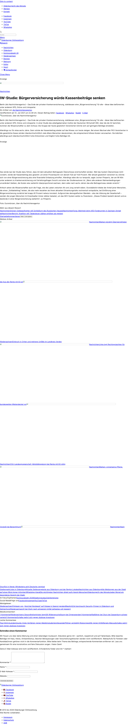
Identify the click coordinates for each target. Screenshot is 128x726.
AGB (5, 723)
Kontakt (6, 11)
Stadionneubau (40, 598)
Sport (5, 67)
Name (3, 667)
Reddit (78, 113)
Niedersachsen (9, 56)
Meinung (7, 61)
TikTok (6, 24)
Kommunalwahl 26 (10, 53)
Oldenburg (7, 50)
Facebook (7, 16)
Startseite (4, 216)
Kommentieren (14, 216)
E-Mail (85, 113)
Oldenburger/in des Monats (14, 6)
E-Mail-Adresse (7, 671)
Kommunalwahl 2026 (25, 598)
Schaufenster (11, 70)
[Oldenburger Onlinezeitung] (12, 685)
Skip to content (6, 1)
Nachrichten (8, 47)
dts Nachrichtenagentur (22, 110)
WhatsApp (7, 27)
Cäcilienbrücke (52, 598)
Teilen (22, 216)
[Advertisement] (64, 156)
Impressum (7, 717)
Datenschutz (8, 720)
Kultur (5, 64)
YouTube (7, 22)
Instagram (7, 19)
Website (3, 676)
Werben (6, 9)
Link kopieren (28, 216)
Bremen (6, 59)
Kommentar (5, 662)
